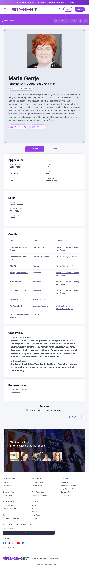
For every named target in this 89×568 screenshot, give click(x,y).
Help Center (36, 515)
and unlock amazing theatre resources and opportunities (44, 2)
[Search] (60, 9)
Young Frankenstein (19, 273)
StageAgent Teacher (68, 485)
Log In (67, 9)
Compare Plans (66, 492)
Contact (35, 518)
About (34, 505)
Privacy (21, 548)
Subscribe (29, 533)
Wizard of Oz (15, 282)
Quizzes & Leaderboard (11, 518)
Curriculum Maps (38, 482)
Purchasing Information (40, 495)
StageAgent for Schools (69, 489)
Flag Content (76, 417)
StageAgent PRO (67, 482)
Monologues (7, 485)
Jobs (33, 509)
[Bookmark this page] (80, 21)
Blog (4, 515)
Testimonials (65, 495)
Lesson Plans (37, 485)
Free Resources (38, 492)
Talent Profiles (8, 495)
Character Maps (9, 492)
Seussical (14, 299)
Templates (6, 512)
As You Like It (16, 306)
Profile (35, 149)
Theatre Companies (10, 509)
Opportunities (8, 505)
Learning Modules (38, 489)
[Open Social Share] (85, 21)
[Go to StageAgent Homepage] (16, 558)
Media (54, 149)
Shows (5, 482)
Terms (15, 548)
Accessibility (7, 548)
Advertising (36, 512)
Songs (5, 489)
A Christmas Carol (18, 290)
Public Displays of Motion (66, 257)
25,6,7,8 (13, 266)
